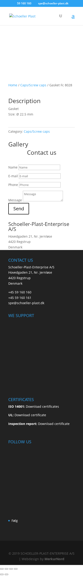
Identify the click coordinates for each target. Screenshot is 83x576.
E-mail (13, 176)
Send (18, 208)
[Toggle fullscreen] (6, 569)
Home (12, 85)
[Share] (11, 569)
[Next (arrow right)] (6, 574)
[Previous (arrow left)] (2, 574)
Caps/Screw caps (33, 85)
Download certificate (30, 415)
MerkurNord (54, 559)
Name (13, 167)
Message (15, 200)
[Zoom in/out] (2, 569)
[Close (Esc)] (16, 569)
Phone (13, 185)
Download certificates (42, 406)
